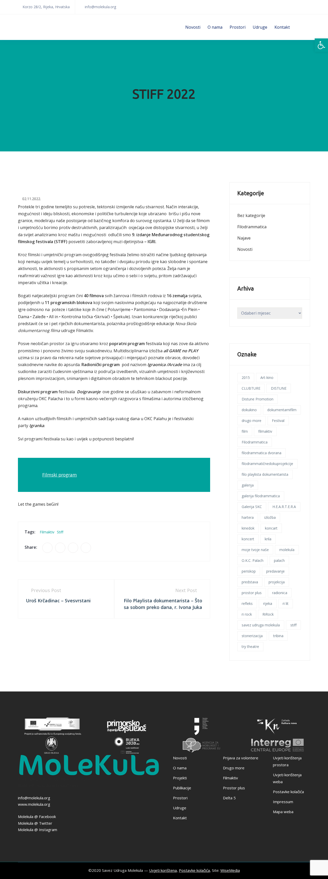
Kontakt (282, 27)
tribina (278, 635)
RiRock (268, 614)
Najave (244, 238)
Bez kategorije (251, 215)
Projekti (180, 777)
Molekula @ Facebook (37, 816)
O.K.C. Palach (252, 560)
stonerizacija (252, 635)
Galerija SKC (252, 506)
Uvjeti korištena (163, 870)
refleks (247, 603)
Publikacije (182, 787)
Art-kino (266, 377)
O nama (215, 27)
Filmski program (59, 475)
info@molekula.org (34, 797)
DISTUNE (278, 388)
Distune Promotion (257, 399)
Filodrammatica (251, 227)
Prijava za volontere (240, 757)
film (245, 431)
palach (279, 560)
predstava (250, 582)
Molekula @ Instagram (37, 829)
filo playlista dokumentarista (265, 474)
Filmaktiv (230, 777)
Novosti (192, 27)
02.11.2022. (31, 198)
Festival (278, 420)
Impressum (283, 801)
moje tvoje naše (255, 549)
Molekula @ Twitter (35, 823)
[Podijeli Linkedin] (73, 548)
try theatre (250, 646)
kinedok (248, 528)
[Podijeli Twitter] (60, 548)
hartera (248, 517)
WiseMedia (230, 870)
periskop (249, 571)
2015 (246, 377)
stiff (60, 532)
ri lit (286, 603)
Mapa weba (283, 811)
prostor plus (252, 592)
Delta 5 (229, 797)
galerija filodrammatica (261, 495)
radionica (279, 592)
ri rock (247, 614)
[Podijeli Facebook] (47, 548)
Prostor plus (234, 787)
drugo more (251, 420)
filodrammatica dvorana (261, 452)
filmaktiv (47, 532)
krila (268, 538)
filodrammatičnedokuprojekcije (267, 463)
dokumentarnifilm (281, 409)
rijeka (267, 603)
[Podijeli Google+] (86, 548)
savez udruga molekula (261, 625)
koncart (271, 528)
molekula (286, 549)
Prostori (237, 27)
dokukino (249, 409)
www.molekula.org (34, 804)
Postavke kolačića (288, 791)
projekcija (277, 582)
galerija (248, 485)
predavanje (275, 571)
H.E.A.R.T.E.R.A (284, 506)
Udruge (260, 27)
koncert (248, 538)
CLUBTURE (251, 388)
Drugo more (233, 767)
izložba (270, 517)
